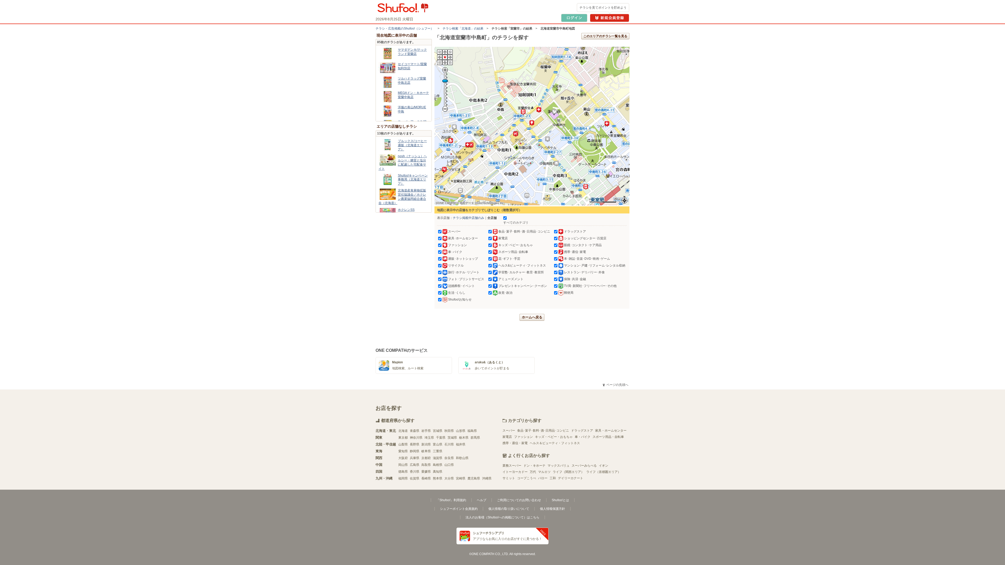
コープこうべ (526, 478)
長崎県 (426, 478)
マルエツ (544, 472)
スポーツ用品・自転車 (608, 437)
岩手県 (426, 431)
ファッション (523, 437)
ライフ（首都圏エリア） (603, 472)
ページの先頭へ (615, 385)
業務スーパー (511, 465)
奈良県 (449, 458)
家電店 (507, 437)
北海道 (403, 431)
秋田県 (449, 431)
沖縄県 (487, 478)
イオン (603, 465)
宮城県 (437, 431)
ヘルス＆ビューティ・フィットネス (555, 443)
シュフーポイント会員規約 (459, 509)
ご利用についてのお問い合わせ (519, 500)
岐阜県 (426, 451)
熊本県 (437, 478)
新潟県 (426, 444)
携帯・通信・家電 (515, 443)
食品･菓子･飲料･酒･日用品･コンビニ (543, 430)
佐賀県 (414, 478)
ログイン (574, 18)
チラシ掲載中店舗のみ (468, 218)
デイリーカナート (570, 478)
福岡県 (403, 478)
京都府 (426, 458)
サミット (508, 478)
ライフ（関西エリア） (568, 472)
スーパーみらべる (584, 465)
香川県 (414, 471)
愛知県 (403, 451)
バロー (543, 478)
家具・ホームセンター (611, 430)
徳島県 (403, 471)
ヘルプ (481, 500)
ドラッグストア (582, 430)
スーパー (508, 430)
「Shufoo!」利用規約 (451, 500)
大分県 (449, 478)
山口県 (449, 465)
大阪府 (403, 458)
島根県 (437, 465)
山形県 (460, 431)
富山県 (437, 444)
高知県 (437, 471)
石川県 (449, 444)
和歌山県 (462, 458)
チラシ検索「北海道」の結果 (463, 28)
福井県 (460, 444)
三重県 (437, 451)
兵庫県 (414, 458)
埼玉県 (429, 437)
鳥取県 (426, 465)
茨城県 (452, 437)
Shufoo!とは (560, 500)
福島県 (472, 431)
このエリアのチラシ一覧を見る (605, 36)
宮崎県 (460, 478)
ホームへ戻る (532, 317)
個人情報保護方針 (552, 509)
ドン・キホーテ (534, 465)
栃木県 (463, 437)
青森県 (414, 431)
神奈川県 (416, 437)
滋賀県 (437, 458)
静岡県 (414, 451)
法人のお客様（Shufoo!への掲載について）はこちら (502, 517)
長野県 (414, 444)
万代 (533, 472)
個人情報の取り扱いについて (508, 509)
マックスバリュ (559, 465)
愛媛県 (426, 471)
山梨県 (403, 444)
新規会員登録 (609, 18)
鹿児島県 (473, 478)
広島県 (414, 465)
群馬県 (475, 437)
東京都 (403, 437)
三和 (553, 478)
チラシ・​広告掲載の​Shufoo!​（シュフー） (405, 28)
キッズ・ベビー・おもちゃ (554, 437)
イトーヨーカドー (515, 472)
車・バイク (582, 437)
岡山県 (403, 465)
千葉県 (440, 437)
